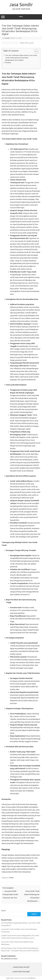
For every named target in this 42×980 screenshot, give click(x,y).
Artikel (11, 877)
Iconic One (9, 978)
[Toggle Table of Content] (35, 51)
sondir (7, 38)
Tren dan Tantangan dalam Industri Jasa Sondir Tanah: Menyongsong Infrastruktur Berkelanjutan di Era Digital (21, 57)
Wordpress (31, 978)
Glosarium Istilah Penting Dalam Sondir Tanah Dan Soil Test (10, 894)
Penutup (8, 62)
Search (3, 910)
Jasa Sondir (21, 4)
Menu (21, 16)
